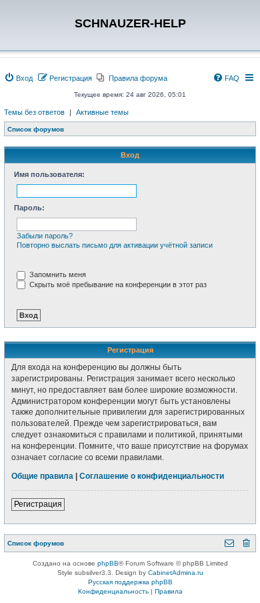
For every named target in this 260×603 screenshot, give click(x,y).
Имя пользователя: (49, 174)
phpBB (108, 563)
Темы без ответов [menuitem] (34, 112)
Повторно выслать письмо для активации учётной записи (115, 245)
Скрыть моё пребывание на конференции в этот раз (117, 284)
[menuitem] (18, 78)
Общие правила (42, 476)
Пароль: (29, 208)
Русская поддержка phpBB (130, 582)
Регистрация (38, 504)
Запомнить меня (56, 274)
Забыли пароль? (45, 236)
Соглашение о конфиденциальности (151, 476)
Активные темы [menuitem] (102, 112)
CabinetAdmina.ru (175, 572)
